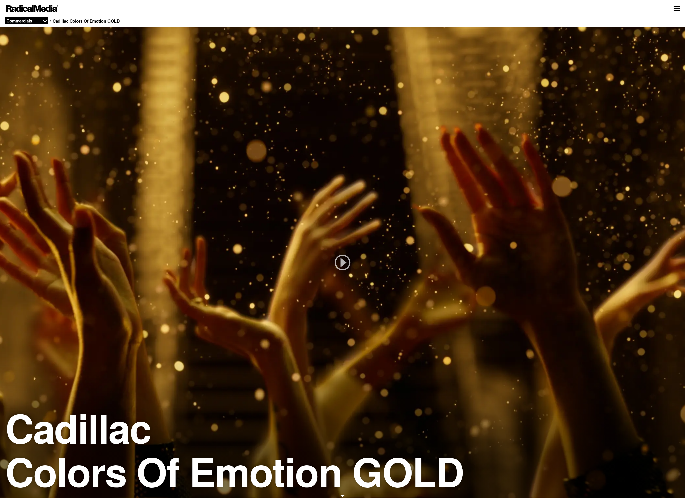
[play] (342, 262)
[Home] (32, 8)
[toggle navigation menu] (676, 8)
